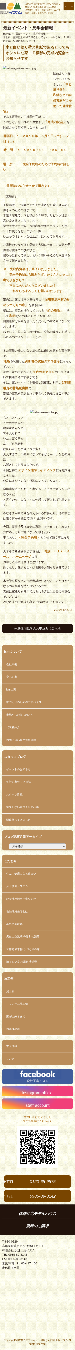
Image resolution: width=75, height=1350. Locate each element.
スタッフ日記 (14, 794)
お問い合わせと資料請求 (21, 740)
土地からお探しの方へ (19, 714)
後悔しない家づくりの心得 (22, 807)
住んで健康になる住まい (21, 873)
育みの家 (11, 676)
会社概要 (11, 664)
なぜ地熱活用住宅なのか (21, 898)
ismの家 (11, 689)
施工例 (10, 991)
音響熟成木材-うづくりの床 (23, 949)
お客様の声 (13, 1029)
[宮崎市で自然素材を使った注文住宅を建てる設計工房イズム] (11, 8)
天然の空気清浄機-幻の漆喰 (23, 936)
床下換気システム (17, 886)
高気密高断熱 (14, 924)
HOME (7, 33)
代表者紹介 (13, 727)
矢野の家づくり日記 (18, 781)
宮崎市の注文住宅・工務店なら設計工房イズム (41, 1340)
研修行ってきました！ (19, 819)
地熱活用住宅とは (17, 911)
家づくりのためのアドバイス (23, 702)
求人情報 (11, 1046)
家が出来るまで (15, 1016)
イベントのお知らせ (18, 769)
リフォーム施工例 (17, 1003)
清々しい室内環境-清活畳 (21, 961)
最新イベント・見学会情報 (28, 27)
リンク (10, 1058)
